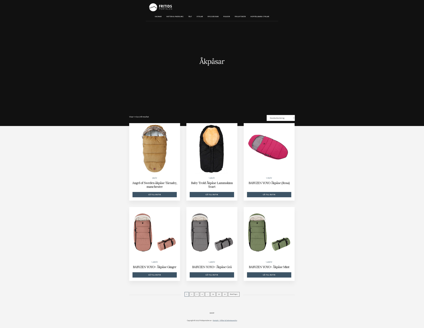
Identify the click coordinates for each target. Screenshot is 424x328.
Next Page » (234, 294)
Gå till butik (154, 195)
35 (213, 294)
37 (225, 294)
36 (219, 294)
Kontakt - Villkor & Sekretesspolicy (225, 320)
